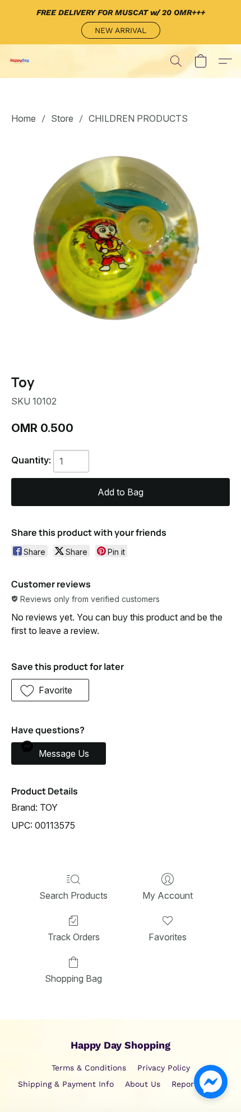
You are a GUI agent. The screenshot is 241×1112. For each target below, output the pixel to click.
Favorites (168, 937)
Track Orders (74, 937)
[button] (120, 30)
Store (62, 118)
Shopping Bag (73, 978)
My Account (167, 895)
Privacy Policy (163, 1067)
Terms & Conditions (89, 1067)
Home (23, 118)
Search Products (73, 895)
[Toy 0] (120, 246)
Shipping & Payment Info (66, 1083)
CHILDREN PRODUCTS (138, 118)
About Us (142, 1083)
